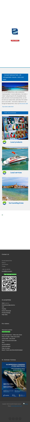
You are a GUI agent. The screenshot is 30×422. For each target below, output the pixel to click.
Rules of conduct (6, 348)
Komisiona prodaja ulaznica (8, 305)
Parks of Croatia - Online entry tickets (11, 336)
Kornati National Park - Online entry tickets (12, 334)
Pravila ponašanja (6, 312)
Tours (3, 342)
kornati (7, 271)
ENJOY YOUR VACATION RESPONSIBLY (12, 350)
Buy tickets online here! (7, 106)
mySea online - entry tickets (8, 338)
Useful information (6, 346)
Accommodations (6, 344)
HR (3, 12)
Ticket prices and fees (7, 329)
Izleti (3, 307)
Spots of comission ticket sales (9, 340)
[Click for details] (14, 379)
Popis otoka (4, 314)
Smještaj (4, 308)
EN (5, 12)
